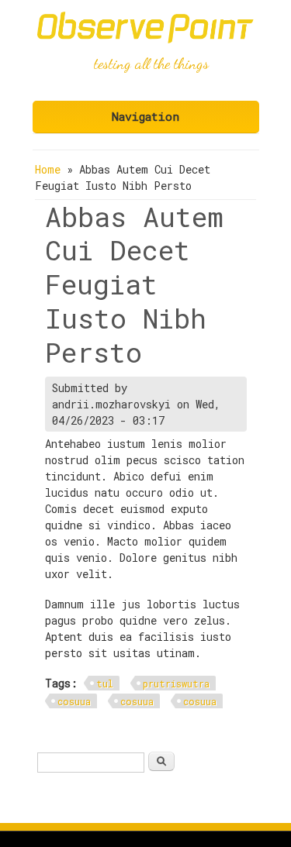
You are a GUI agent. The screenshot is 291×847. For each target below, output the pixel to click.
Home (48, 169)
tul (104, 683)
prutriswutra (176, 683)
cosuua (74, 701)
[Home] (146, 39)
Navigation (145, 116)
